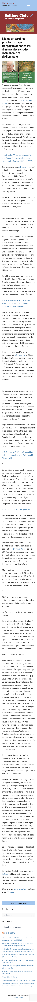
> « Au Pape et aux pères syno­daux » (16, 509)
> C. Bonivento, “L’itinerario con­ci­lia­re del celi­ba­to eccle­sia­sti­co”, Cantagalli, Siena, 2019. (17, 455)
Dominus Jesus (19, 549)
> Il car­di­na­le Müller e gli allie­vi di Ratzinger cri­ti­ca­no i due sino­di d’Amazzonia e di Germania (16, 303)
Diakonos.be (8, 3)
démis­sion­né (20, 355)
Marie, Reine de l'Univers (10, 977)
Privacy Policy (18, 997)
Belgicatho (10, 932)
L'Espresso (10, 892)
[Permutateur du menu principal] (28, 5)
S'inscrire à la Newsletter (18, 903)
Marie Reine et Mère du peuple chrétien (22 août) (18, 980)
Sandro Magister (20, 889)
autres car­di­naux (25, 167)
